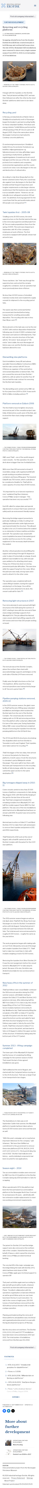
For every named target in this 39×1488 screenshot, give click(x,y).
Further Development (14, 22)
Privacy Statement (18, 1478)
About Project (9, 1481)
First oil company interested (21, 16)
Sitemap (30, 1478)
